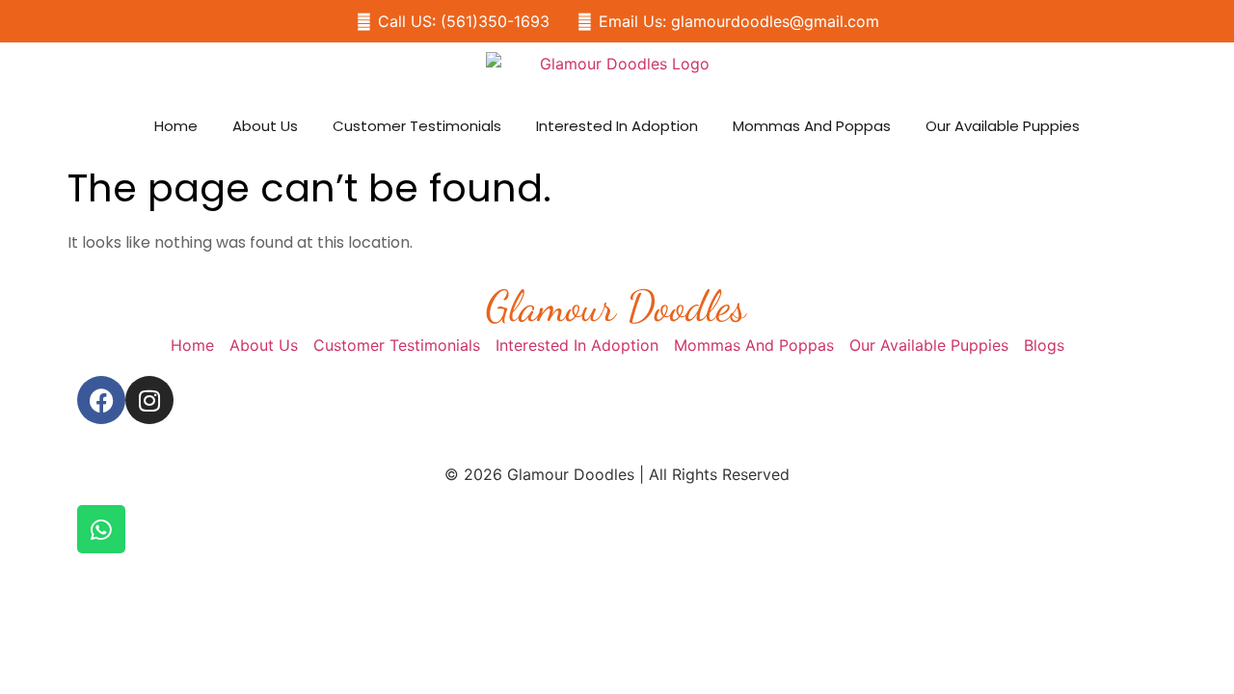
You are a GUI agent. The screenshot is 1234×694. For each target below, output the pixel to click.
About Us (265, 126)
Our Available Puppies (1003, 126)
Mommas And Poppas (812, 126)
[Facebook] (101, 400)
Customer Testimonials (417, 126)
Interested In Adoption (617, 126)
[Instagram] (149, 400)
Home (176, 126)
